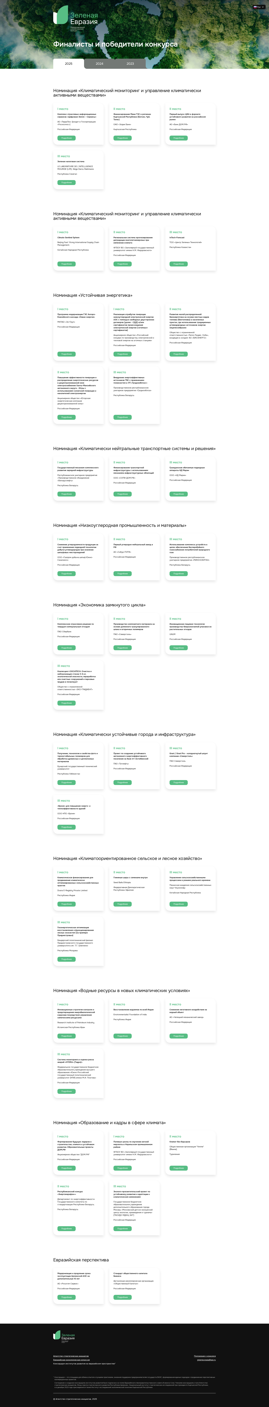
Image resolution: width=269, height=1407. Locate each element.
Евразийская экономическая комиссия (71, 1360)
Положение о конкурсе (205, 1356)
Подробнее (66, 138)
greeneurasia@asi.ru (206, 1360)
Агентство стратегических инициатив (71, 1356)
